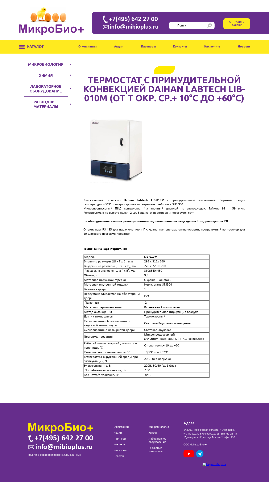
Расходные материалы (45, 104)
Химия (46, 75)
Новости (244, 46)
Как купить (212, 46)
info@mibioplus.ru (134, 27)
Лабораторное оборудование (46, 88)
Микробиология (45, 64)
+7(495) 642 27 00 (133, 19)
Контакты (180, 46)
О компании (87, 46)
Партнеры (148, 46)
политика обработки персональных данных (54, 455)
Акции (119, 46)
